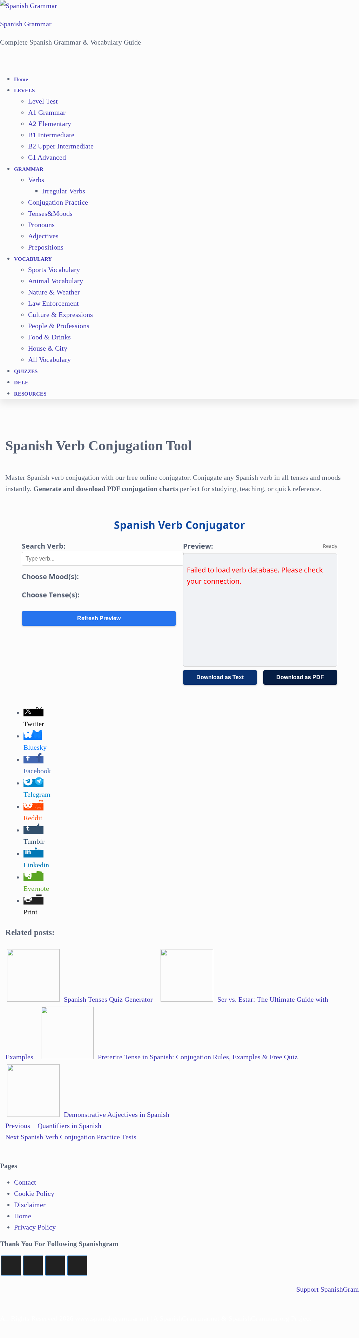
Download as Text (220, 677)
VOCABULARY (33, 259)
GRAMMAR (28, 169)
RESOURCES (30, 394)
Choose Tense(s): (51, 595)
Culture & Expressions (60, 314)
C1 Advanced (47, 157)
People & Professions (58, 326)
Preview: (198, 546)
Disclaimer (30, 1204)
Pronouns (41, 224)
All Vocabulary (49, 359)
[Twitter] (11, 1266)
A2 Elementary (49, 123)
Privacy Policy (35, 1227)
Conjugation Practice (58, 202)
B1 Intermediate (51, 135)
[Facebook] (33, 1266)
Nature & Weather (54, 292)
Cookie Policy (34, 1193)
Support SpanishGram (327, 1289)
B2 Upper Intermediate (61, 146)
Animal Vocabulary (55, 281)
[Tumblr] (77, 1266)
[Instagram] (55, 1266)
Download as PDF (300, 677)
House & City (47, 348)
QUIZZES (26, 371)
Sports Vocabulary (54, 269)
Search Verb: (44, 546)
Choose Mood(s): (50, 576)
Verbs (36, 180)
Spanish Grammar (26, 24)
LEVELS (24, 90)
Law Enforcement (53, 303)
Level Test (43, 101)
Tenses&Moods (50, 213)
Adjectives (43, 236)
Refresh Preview (99, 618)
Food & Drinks (49, 337)
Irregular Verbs (63, 191)
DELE (21, 382)
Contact (25, 1182)
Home (21, 79)
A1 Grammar (47, 112)
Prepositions (45, 247)
